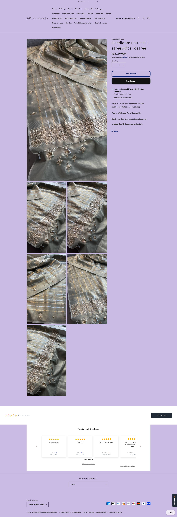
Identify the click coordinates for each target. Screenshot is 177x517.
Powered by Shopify (51, 512)
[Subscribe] (106, 484)
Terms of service (88, 512)
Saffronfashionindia (38, 512)
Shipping (125, 57)
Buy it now (131, 81)
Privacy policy (76, 512)
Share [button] (116, 131)
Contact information (115, 512)
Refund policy (65, 512)
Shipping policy (101, 512)
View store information (123, 97)
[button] (138, 18)
